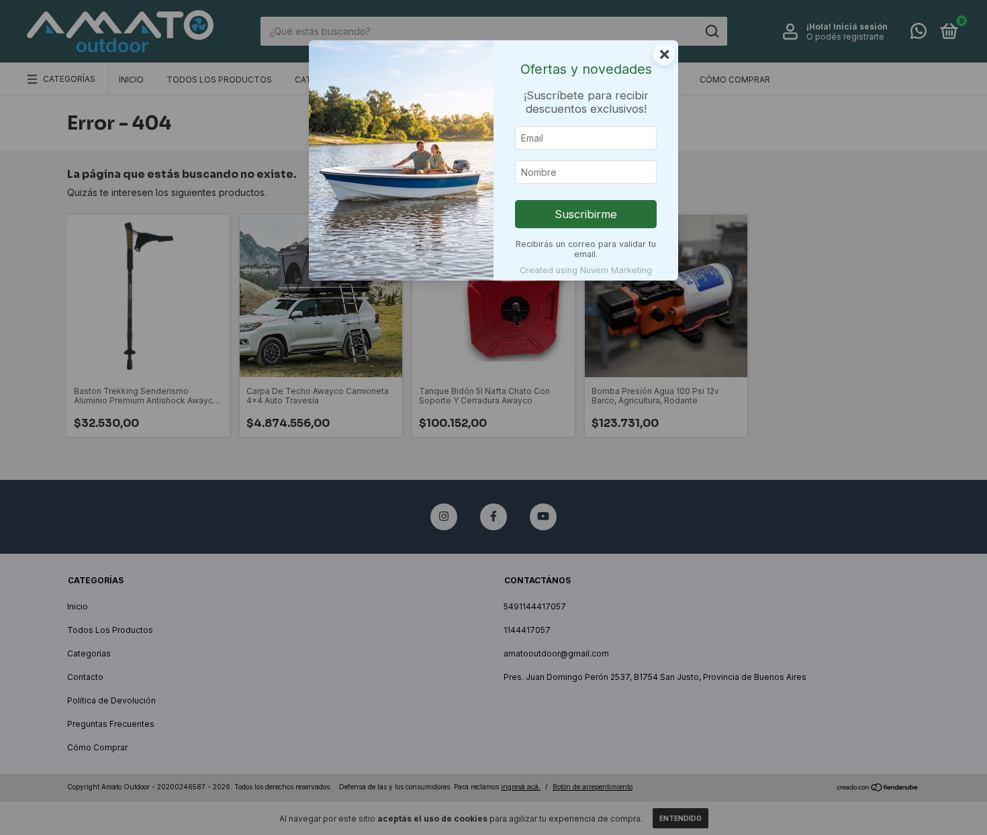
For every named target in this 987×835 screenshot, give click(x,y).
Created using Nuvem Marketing (586, 270)
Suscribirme (586, 214)
